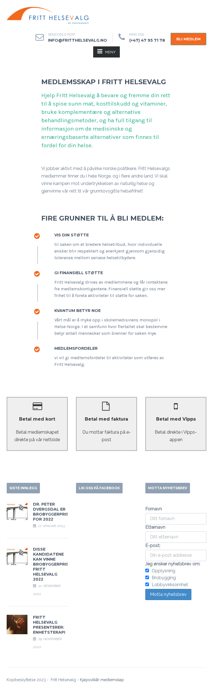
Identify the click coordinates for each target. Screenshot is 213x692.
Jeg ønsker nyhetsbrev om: (172, 563)
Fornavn (153, 508)
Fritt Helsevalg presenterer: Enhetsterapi (49, 625)
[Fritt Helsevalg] (48, 15)
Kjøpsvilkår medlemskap (102, 680)
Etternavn (155, 527)
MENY (110, 52)
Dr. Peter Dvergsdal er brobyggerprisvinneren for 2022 (61, 512)
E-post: (152, 545)
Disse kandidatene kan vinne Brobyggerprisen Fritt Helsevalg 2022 (53, 564)
